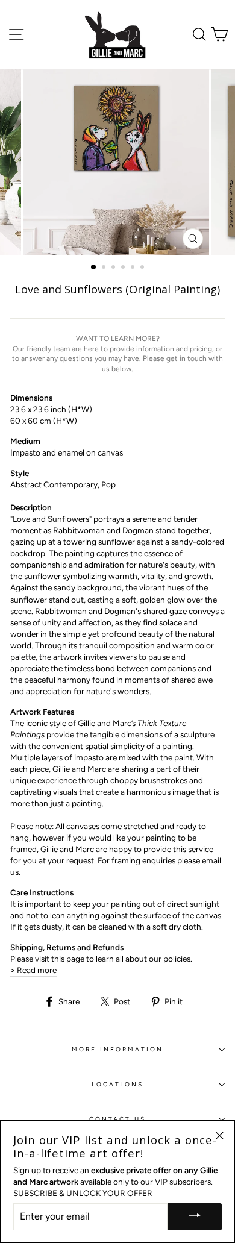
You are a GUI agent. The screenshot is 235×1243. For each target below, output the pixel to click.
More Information (118, 1049)
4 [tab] (124, 268)
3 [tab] (114, 268)
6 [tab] (143, 268)
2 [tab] (105, 268)
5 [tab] (134, 268)
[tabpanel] (118, 162)
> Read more (33, 970)
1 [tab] (94, 268)
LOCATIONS (117, 1084)
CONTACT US (117, 1119)
